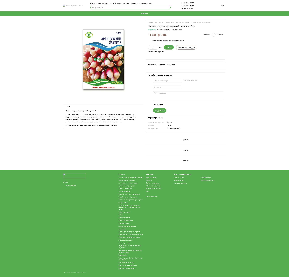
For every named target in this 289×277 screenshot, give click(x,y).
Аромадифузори (124, 217)
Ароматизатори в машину (127, 226)
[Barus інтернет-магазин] (74, 176)
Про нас (93, 3)
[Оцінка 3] (174, 104)
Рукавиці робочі (124, 223)
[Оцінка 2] (170, 104)
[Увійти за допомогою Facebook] (199, 80)
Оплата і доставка (104, 3)
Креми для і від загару (126, 262)
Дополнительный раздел (127, 268)
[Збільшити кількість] (156, 47)
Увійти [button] (154, 41)
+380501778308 (187, 3)
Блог (151, 3)
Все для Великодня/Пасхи (128, 265)
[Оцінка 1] (166, 104)
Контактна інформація (139, 3)
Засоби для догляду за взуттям (129, 232)
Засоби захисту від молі (127, 186)
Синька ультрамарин (126, 220)
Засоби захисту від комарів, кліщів (130, 177)
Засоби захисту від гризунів (128, 197)
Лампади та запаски (125, 240)
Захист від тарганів (125, 188)
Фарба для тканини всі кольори (129, 237)
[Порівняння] (199, 5)
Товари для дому (124, 212)
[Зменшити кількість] (149, 47)
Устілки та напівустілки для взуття (130, 200)
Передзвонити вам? (187, 8)
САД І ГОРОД (123, 202)
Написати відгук (177, 29)
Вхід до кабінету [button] (151, 177)
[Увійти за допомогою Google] (203, 80)
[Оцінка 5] (181, 104)
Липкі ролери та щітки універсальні (131, 234)
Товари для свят (124, 243)
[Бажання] (205, 5)
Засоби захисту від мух (127, 180)
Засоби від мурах (125, 191)
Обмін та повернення (121, 3)
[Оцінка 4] (177, 104)
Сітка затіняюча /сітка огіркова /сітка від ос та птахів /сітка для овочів (129, 207)
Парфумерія (123, 255)
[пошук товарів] (169, 7)
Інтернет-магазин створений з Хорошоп (74, 272)
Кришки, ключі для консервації (129, 194)
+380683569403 (187, 6)
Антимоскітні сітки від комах (128, 183)
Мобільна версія (70, 185)
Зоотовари (122, 229)
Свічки (121, 215)
